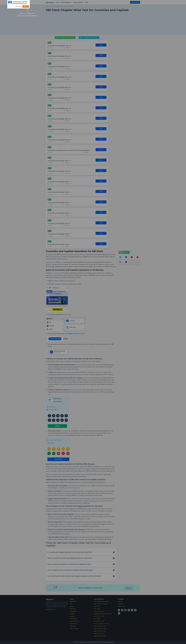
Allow (25, 6)
